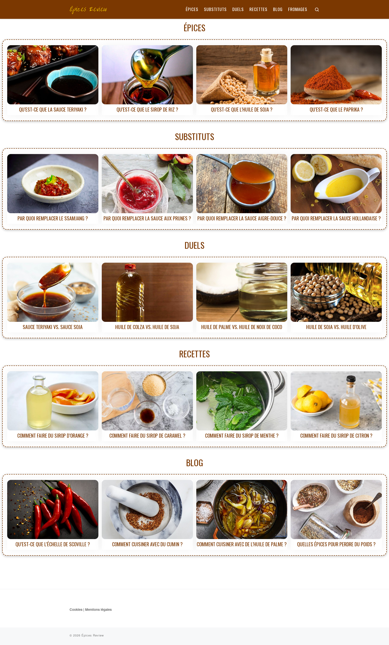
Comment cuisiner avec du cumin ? (147, 544)
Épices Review (92, 635)
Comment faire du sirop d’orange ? (52, 435)
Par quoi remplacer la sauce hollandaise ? (336, 218)
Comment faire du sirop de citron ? (336, 435)
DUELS (194, 245)
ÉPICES (194, 27)
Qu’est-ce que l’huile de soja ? (241, 109)
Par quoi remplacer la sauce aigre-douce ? (241, 218)
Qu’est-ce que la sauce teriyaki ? (52, 109)
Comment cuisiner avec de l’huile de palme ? (242, 544)
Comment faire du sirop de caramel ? (147, 435)
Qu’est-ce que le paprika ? (336, 109)
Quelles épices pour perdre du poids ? (336, 544)
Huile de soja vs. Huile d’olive (336, 326)
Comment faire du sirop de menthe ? (241, 435)
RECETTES (194, 353)
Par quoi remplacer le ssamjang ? (53, 218)
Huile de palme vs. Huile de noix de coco (241, 326)
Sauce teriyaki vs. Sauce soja (53, 326)
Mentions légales (98, 609)
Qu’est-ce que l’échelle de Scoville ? (53, 544)
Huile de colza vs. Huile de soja (147, 326)
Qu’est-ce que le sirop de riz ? (147, 109)
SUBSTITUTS (194, 136)
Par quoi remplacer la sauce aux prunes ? (147, 218)
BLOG (194, 462)
